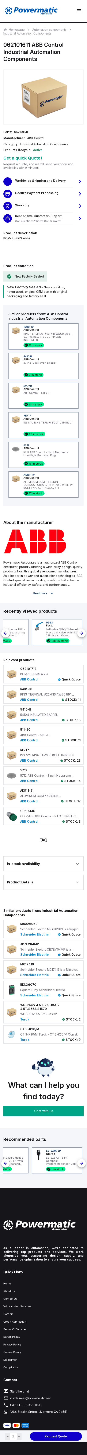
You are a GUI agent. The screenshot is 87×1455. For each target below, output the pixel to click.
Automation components (49, 29)
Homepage (17, 29)
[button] (43, 181)
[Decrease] (7, 1436)
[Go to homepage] (43, 1225)
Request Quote (56, 1436)
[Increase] (19, 1436)
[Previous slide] (5, 633)
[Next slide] (81, 633)
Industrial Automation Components (27, 33)
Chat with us (43, 1111)
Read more (40, 593)
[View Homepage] (31, 11)
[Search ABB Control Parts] (35, 553)
